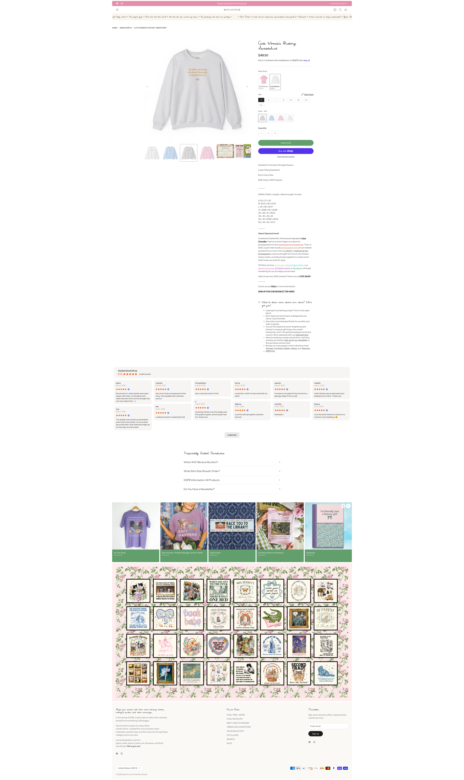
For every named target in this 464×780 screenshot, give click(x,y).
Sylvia (237, 383)
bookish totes (132, 732)
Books (287, 348)
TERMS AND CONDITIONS (239, 727)
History (294, 348)
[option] (197, 89)
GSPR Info (270, 351)
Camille (317, 383)
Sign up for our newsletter (295, 340)
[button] (232, 435)
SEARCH (231, 739)
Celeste (159, 383)
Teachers (306, 348)
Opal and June (127, 774)
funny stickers (147, 729)
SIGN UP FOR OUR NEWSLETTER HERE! (276, 291)
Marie (118, 383)
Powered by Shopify (140, 774)
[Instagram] (122, 3)
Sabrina (238, 404)
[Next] (270, 3)
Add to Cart (286, 143)
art (143, 743)
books (124, 743)
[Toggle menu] (118, 9)
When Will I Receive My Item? (201, 462)
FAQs (273, 286)
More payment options (286, 157)
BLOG (229, 743)
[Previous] (194, 3)
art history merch (282, 268)
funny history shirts (294, 265)
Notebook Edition (242, 3)
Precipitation (200, 383)
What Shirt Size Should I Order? (202, 471)
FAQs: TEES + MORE (236, 715)
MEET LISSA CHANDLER (238, 723)
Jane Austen (279, 265)
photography (126, 740)
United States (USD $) (338, 3)
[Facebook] (117, 3)
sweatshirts (135, 729)
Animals (269, 348)
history (138, 743)
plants (131, 743)
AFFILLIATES (232, 735)
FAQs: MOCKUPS (235, 719)
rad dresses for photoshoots (290, 244)
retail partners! (301, 335)
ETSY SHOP (305, 276)
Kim (157, 407)
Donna (317, 404)
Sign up (315, 733)
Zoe (117, 409)
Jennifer (278, 404)
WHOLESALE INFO (235, 731)
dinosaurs (297, 268)
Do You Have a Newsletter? (199, 489)
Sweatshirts (126, 28)
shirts (125, 729)
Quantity (262, 128)
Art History (279, 348)
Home (114, 28)
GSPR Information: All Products (202, 480)
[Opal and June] (232, 9)
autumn (278, 383)
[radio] (263, 82)
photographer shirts (290, 247)
